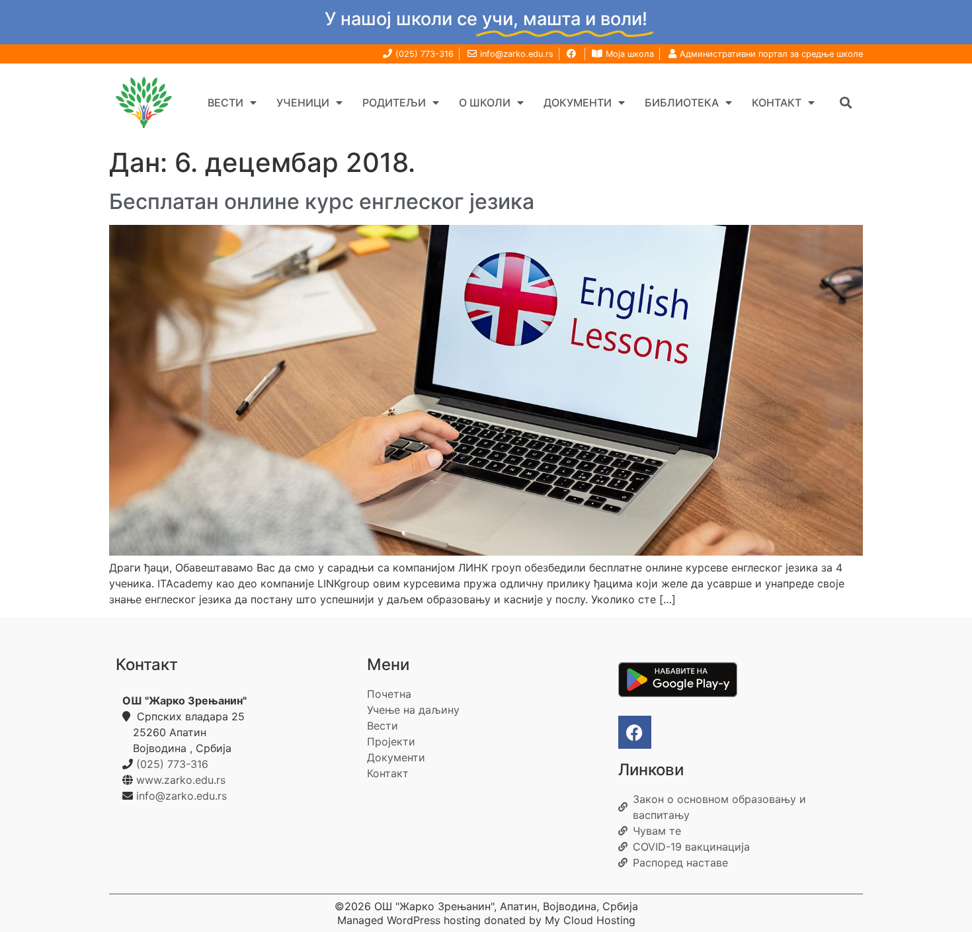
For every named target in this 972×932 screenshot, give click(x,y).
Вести (225, 102)
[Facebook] (634, 732)
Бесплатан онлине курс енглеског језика (321, 201)
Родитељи (394, 102)
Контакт (776, 102)
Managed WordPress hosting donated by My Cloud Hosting (486, 920)
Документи (578, 102)
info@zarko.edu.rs (181, 795)
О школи (484, 102)
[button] (845, 102)
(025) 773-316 (172, 764)
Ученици (302, 102)
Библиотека (682, 102)
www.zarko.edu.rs (180, 779)
